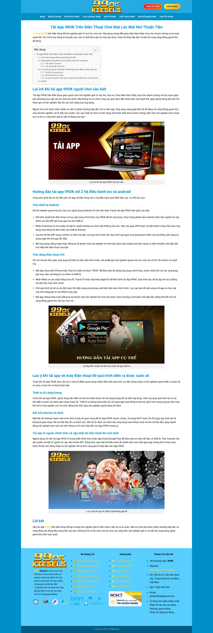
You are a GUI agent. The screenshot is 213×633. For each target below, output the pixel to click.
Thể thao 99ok (127, 16)
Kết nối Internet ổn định (54, 75)
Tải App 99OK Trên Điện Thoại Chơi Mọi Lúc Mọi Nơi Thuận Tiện (64, 54)
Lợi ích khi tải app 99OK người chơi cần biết (58, 57)
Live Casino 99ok (92, 16)
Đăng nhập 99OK (124, 566)
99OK (42, 16)
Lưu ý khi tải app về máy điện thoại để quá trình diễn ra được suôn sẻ (69, 69)
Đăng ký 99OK (122, 561)
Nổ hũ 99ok (110, 16)
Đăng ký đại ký (122, 586)
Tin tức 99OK (166, 16)
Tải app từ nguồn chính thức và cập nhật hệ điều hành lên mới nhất (71, 78)
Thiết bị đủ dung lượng (54, 72)
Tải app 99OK (122, 571)
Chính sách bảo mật (87, 566)
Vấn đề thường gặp (87, 581)
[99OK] (106, 6)
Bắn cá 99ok (54, 16)
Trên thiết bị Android (53, 64)
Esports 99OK (71, 16)
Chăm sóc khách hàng (88, 561)
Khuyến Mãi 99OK (147, 16)
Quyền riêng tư (84, 586)
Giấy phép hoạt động (88, 576)
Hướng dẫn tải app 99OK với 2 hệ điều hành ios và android (64, 61)
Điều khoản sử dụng (87, 571)
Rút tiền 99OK (122, 581)
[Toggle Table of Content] (94, 50)
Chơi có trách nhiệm (87, 591)
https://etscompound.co (162, 569)
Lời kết (43, 81)
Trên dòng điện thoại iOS (54, 66)
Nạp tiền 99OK (122, 576)
